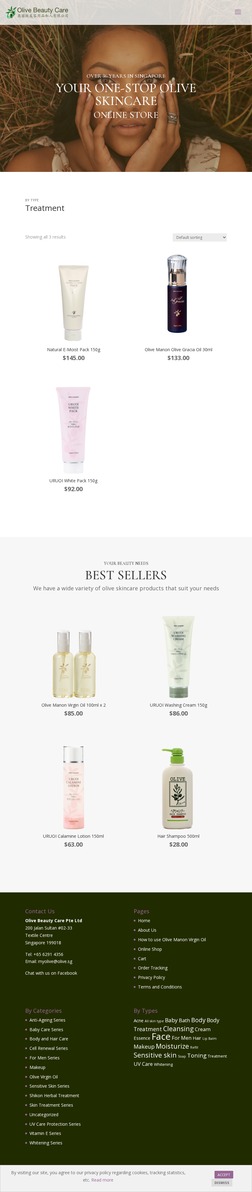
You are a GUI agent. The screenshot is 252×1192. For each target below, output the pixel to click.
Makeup (37, 1067)
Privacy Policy (151, 977)
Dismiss (222, 1182)
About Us (147, 930)
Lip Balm (210, 1038)
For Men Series (45, 1058)
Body (198, 1020)
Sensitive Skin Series (49, 1086)
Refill (194, 1047)
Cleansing (178, 1028)
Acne (139, 1020)
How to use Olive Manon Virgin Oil (172, 939)
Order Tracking (152, 968)
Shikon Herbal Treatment (54, 1095)
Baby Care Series (46, 1029)
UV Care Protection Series (55, 1124)
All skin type (154, 1021)
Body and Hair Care (49, 1039)
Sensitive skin (155, 1054)
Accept (224, 1174)
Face (161, 1036)
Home (144, 920)
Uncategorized (44, 1114)
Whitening (163, 1064)
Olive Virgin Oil (44, 1077)
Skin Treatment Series (51, 1105)
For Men (181, 1037)
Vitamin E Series (45, 1133)
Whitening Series (46, 1143)
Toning (197, 1055)
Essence (142, 1038)
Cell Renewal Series (49, 1048)
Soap (182, 1056)
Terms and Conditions (160, 987)
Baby (171, 1020)
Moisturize (172, 1046)
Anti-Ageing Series (47, 1020)
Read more (102, 1180)
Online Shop (150, 949)
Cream (203, 1029)
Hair (197, 1038)
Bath (184, 1020)
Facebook (67, 973)
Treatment (217, 1056)
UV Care (143, 1063)
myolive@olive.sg (55, 961)
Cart (142, 958)
